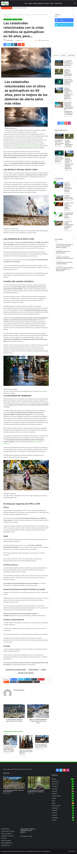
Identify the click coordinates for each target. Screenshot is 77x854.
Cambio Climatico (12, 14)
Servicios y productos (6, 833)
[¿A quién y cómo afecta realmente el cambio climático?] (59, 204)
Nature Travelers (56, 805)
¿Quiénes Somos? (5, 828)
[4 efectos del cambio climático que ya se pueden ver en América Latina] (59, 223)
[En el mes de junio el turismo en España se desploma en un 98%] (42, 739)
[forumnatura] (5, 3)
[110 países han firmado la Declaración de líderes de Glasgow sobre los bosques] (10, 740)
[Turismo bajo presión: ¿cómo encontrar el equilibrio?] (59, 81)
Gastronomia (55, 808)
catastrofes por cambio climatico (16, 669)
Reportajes (40, 3)
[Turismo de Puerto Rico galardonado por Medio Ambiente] (26, 742)
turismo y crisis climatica (26, 673)
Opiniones (54, 793)
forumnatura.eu (9, 40)
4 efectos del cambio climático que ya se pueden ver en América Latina (68, 225)
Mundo (53, 803)
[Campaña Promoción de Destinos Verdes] (59, 198)
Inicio (26, 3)
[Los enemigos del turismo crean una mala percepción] (59, 63)
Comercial (54, 791)
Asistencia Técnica (5, 845)
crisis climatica (34, 669)
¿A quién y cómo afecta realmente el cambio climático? (68, 205)
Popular (63, 55)
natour (44, 669)
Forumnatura (55, 781)
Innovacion (55, 788)
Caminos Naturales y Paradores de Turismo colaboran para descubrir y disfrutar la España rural (68, 93)
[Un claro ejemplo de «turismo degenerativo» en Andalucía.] (59, 71)
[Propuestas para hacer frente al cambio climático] (59, 214)
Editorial (35, 3)
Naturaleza (15, 19)
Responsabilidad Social (6, 842)
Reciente (56, 55)
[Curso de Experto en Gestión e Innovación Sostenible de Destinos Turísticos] (59, 185)
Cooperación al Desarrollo (7, 835)
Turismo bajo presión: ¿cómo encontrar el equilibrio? (25, 7)
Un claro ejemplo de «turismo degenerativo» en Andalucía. (68, 72)
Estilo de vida (55, 784)
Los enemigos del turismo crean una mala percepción (68, 63)
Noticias (30, 3)
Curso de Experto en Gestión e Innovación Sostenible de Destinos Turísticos (68, 187)
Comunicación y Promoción (7, 831)
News (53, 800)
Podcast (52, 3)
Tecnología (54, 817)
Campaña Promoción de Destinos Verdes (68, 197)
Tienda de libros (58, 3)
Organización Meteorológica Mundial (28, 146)
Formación (3, 838)
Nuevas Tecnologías (6, 840)
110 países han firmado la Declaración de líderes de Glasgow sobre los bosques (9, 749)
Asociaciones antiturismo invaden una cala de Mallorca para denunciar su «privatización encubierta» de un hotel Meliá (68, 108)
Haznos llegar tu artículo (26, 836)
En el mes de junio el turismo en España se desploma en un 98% (41, 746)
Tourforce (54, 812)
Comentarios (71, 55)
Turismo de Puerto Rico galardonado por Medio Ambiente (26, 752)
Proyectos (46, 3)
